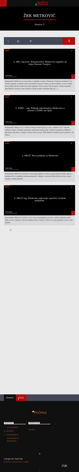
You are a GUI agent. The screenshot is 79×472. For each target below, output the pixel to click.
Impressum (31, 429)
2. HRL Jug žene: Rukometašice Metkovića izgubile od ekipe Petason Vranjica (40, 63)
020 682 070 (10, 431)
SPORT (7, 51)
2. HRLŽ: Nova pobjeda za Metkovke (40, 155)
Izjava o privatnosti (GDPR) (17, 462)
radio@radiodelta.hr (12, 434)
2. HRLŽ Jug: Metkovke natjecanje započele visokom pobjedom (40, 199)
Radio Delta (8, 75)
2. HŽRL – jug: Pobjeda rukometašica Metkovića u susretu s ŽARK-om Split (40, 109)
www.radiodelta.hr (12, 427)
